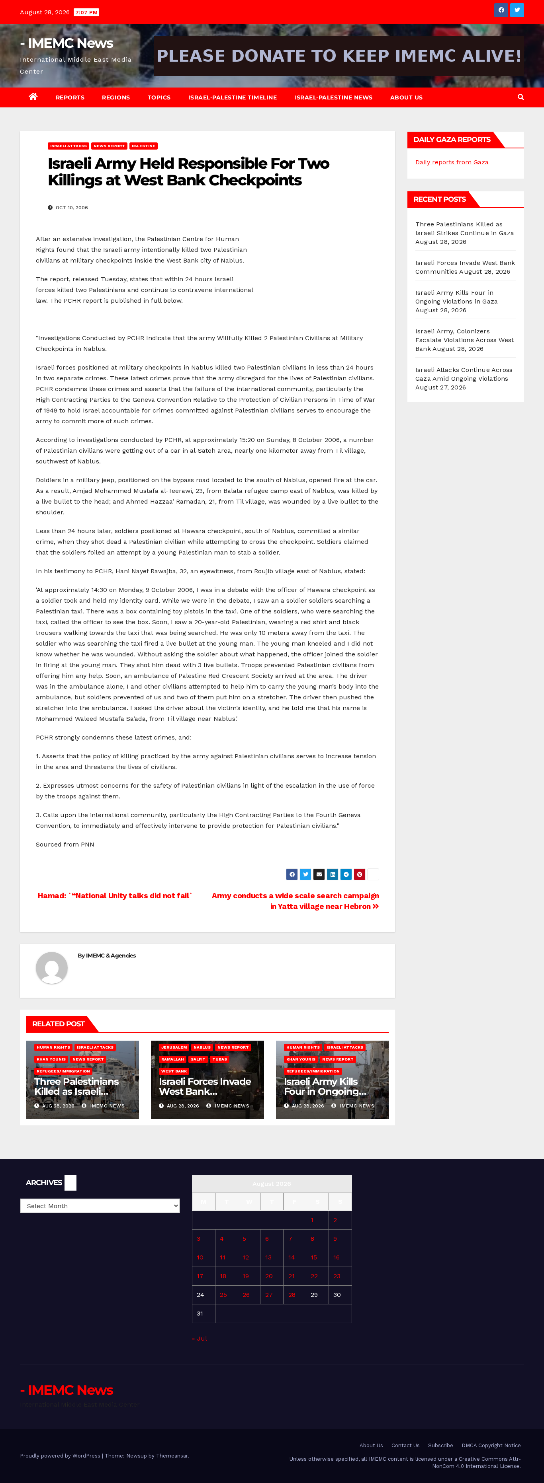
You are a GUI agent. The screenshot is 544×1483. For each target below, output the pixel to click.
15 (314, 1257)
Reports (70, 97)
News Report (109, 146)
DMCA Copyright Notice (491, 1445)
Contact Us (405, 1445)
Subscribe (440, 1445)
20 (269, 1276)
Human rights (53, 1047)
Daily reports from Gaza (452, 162)
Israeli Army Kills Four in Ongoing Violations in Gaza (324, 1091)
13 (268, 1257)
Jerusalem (174, 1047)
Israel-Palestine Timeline (232, 97)
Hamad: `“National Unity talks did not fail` (114, 895)
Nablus (202, 1047)
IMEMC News (106, 1106)
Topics (159, 97)
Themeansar (172, 1456)
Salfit (198, 1059)
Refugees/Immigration (63, 1071)
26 (246, 1294)
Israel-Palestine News (333, 97)
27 (269, 1294)
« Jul (199, 1338)
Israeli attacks (68, 146)
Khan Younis (51, 1059)
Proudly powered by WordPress (61, 1456)
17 (200, 1276)
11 (222, 1257)
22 (314, 1276)
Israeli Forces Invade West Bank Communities (205, 1091)
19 (246, 1276)
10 (200, 1257)
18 (223, 1276)
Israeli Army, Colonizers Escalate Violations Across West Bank (464, 339)
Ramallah (172, 1059)
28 (291, 1294)
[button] (521, 97)
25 (223, 1294)
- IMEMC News (66, 43)
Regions (116, 97)
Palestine (143, 146)
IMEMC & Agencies (111, 955)
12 (246, 1257)
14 (291, 1257)
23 (336, 1276)
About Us (406, 97)
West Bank (174, 1071)
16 (336, 1257)
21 (291, 1276)
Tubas (219, 1059)
